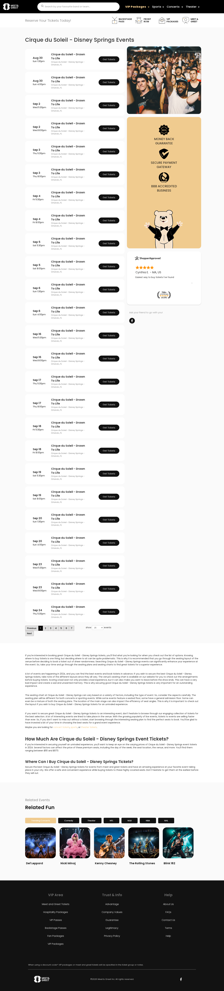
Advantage (112, 904)
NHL (166, 820)
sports (74, 727)
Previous (31, 628)
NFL (111, 820)
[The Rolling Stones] (143, 842)
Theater (91, 820)
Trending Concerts (40, 820)
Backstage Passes (55, 928)
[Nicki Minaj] (75, 842)
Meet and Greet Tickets (55, 904)
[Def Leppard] (40, 842)
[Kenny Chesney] (109, 842)
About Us (168, 904)
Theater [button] (191, 7)
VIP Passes (56, 920)
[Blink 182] (178, 842)
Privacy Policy (112, 936)
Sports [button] (156, 7)
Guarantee (112, 920)
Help (168, 936)
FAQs (168, 912)
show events (98, 627)
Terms (168, 928)
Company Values (112, 912)
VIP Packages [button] (136, 7)
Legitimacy (112, 928)
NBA (148, 820)
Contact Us (168, 920)
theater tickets (89, 727)
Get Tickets (109, 59)
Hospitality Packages (55, 912)
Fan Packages (55, 936)
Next (29, 633)
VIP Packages (56, 944)
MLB (130, 820)
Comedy (68, 820)
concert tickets (61, 727)
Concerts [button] (173, 7)
